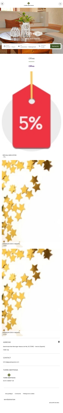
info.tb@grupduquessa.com (11, 362)
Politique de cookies (28, 393)
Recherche (55, 46)
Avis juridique (9, 393)
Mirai (57, 402)
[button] (60, 3)
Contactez (18, 393)
